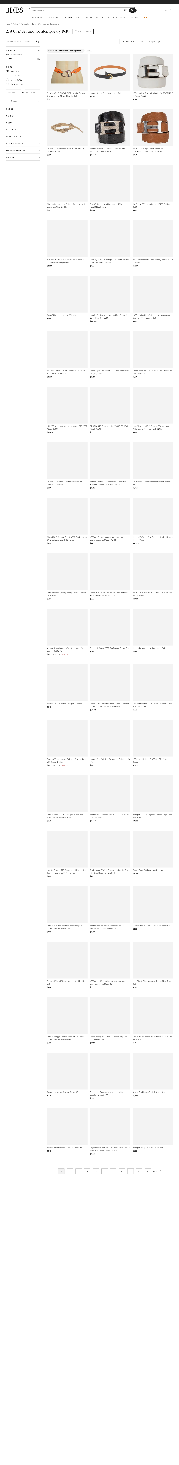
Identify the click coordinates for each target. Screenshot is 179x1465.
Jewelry (87, 17)
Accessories (25, 24)
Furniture (54, 17)
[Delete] (82, 50)
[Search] (37, 41)
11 (147, 1171)
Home (8, 24)
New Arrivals (39, 17)
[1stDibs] (14, 10)
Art (78, 17)
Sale (144, 17)
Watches (100, 17)
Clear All (89, 50)
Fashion (112, 17)
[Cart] (171, 10)
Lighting (68, 17)
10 (139, 1171)
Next (155, 1171)
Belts (34, 24)
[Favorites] (166, 10)
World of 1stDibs (129, 17)
